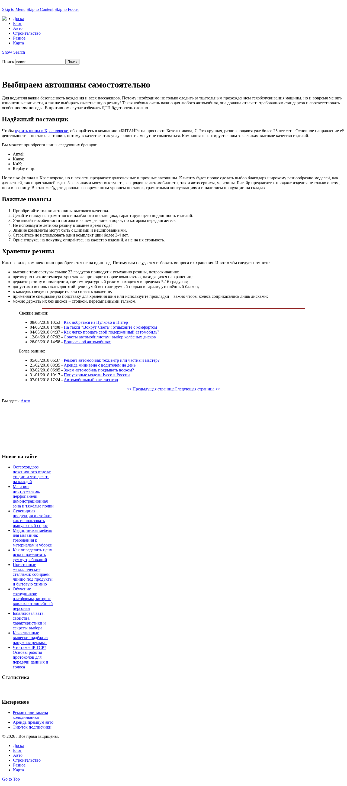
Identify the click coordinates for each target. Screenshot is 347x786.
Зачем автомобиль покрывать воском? (99, 370)
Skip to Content (40, 9)
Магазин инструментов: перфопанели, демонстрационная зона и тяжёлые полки (33, 496)
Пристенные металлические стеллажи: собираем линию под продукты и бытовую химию (33, 574)
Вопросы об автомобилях (87, 341)
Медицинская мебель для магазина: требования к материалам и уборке (32, 537)
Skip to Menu (13, 9)
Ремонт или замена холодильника (30, 715)
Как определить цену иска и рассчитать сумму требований (32, 555)
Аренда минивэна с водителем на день (100, 365)
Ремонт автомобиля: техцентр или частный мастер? (111, 360)
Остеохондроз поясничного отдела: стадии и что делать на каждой (32, 474)
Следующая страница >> (197, 389)
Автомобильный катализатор (91, 379)
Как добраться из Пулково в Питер (96, 322)
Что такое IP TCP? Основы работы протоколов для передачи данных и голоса (30, 657)
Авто (25, 401)
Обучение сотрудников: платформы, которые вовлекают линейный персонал (33, 599)
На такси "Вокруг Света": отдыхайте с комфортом (110, 327)
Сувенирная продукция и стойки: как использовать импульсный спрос (32, 518)
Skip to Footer (66, 9)
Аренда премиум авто (33, 722)
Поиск (8, 61)
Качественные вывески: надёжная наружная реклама (30, 637)
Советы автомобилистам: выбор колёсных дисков (110, 337)
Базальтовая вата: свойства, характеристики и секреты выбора (29, 620)
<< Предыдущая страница (151, 389)
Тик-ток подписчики (32, 727)
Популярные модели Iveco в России (97, 375)
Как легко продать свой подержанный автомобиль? (111, 332)
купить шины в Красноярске (41, 130)
